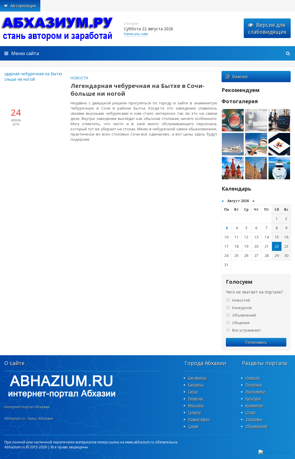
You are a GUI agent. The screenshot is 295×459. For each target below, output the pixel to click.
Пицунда (195, 398)
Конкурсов (242, 307)
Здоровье (253, 419)
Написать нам (136, 33)
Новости (79, 78)
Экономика (255, 391)
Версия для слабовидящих (267, 28)
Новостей (241, 300)
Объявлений (244, 315)
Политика (253, 384)
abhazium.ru (57, 28)
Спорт (250, 412)
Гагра (193, 391)
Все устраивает (246, 330)
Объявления (256, 426)
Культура (253, 398)
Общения (240, 322)
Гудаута (194, 412)
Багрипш (196, 384)
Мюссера (196, 405)
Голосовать (256, 342)
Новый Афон (199, 419)
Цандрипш (197, 377)
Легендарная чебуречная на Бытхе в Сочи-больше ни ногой (138, 89)
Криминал (254, 405)
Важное (240, 76)
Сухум (193, 426)
